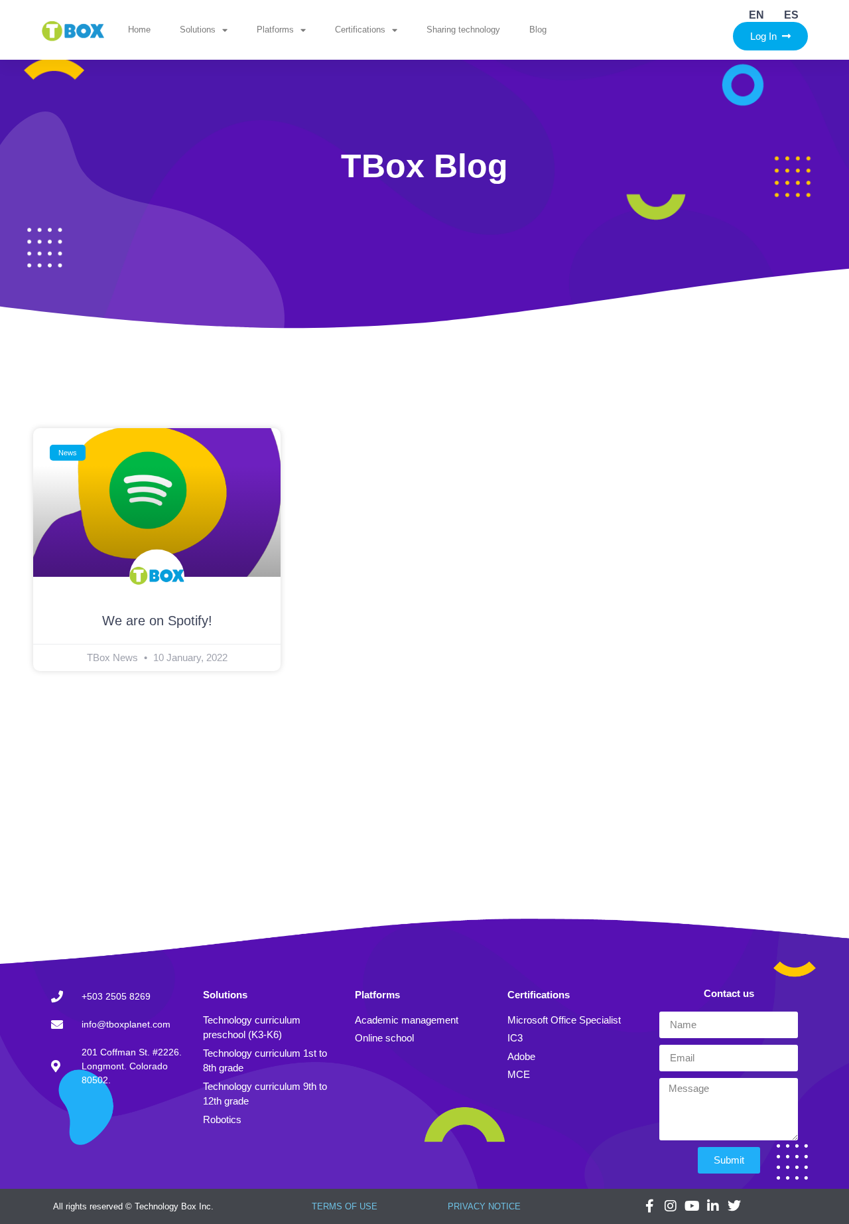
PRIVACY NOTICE (484, 1206)
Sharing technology (463, 30)
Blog (538, 30)
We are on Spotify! (157, 620)
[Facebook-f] (649, 1206)
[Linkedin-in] (713, 1206)
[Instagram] (670, 1206)
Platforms (275, 30)
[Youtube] (691, 1206)
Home (139, 30)
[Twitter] (734, 1206)
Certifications (360, 30)
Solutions (198, 30)
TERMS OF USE (344, 1206)
